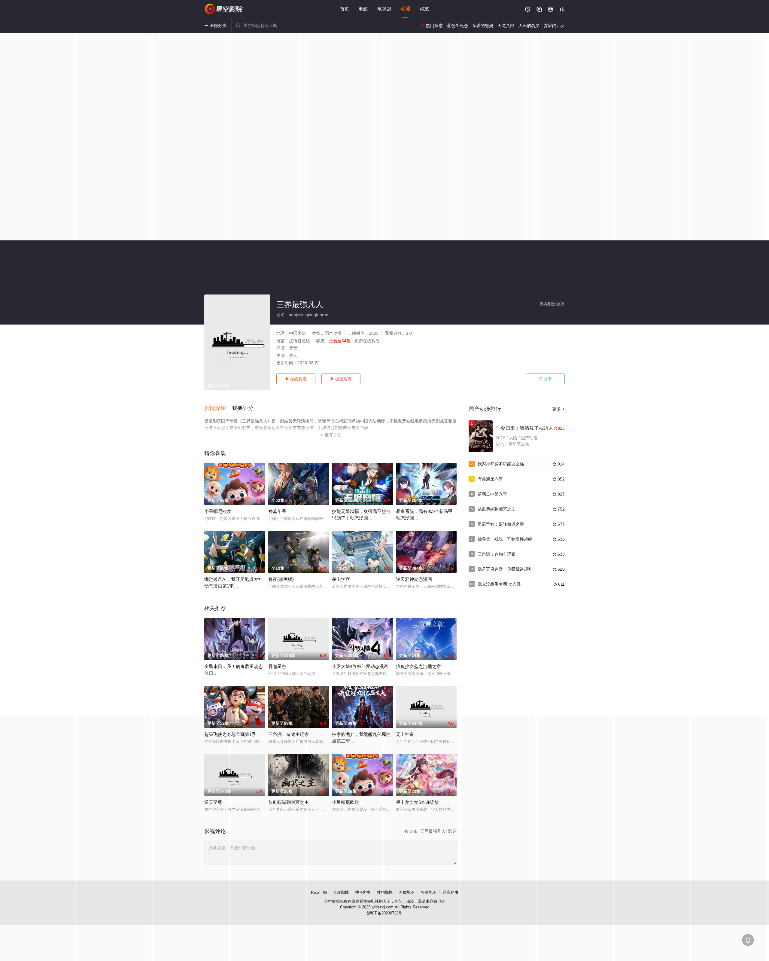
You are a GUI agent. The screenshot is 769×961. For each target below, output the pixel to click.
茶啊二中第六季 (492, 494)
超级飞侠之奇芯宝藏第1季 (230, 734)
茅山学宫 (341, 579)
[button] (218, 408)
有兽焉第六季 (490, 479)
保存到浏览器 (552, 304)
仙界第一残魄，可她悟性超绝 (505, 539)
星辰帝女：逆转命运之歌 (501, 524)
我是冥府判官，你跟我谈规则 (505, 569)
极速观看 (341, 379)
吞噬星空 (277, 666)
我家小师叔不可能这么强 (501, 464)
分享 (545, 379)
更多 (558, 409)
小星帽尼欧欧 (217, 511)
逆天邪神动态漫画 (414, 579)
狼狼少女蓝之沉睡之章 (418, 666)
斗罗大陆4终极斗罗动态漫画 (360, 666)
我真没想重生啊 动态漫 (499, 584)
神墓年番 (277, 511)
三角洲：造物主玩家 (496, 554)
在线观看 (296, 379)
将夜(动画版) (281, 579)
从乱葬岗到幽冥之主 (496, 509)
